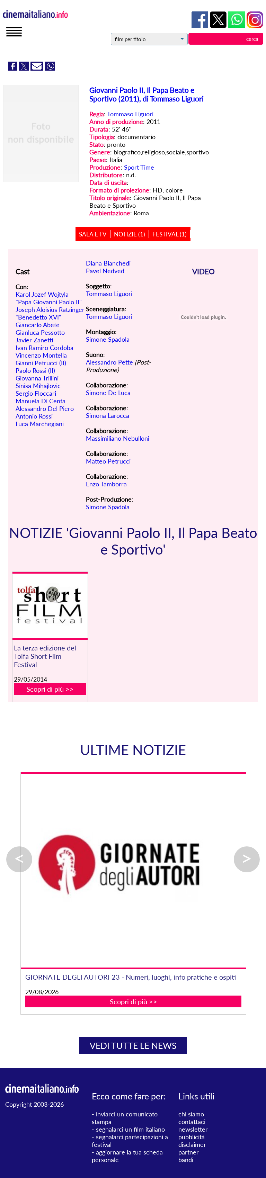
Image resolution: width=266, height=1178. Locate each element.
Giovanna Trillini (37, 378)
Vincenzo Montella (41, 355)
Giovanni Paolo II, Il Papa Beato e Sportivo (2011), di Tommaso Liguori (146, 94)
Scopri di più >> (50, 689)
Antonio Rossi (34, 416)
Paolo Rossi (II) (35, 370)
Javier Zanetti (34, 340)
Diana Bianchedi (108, 263)
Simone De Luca (108, 392)
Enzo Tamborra (106, 484)
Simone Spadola (108, 339)
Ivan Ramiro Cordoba (44, 347)
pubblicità (191, 1137)
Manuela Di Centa (40, 401)
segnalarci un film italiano (130, 1129)
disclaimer (192, 1144)
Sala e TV (93, 234)
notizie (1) (129, 234)
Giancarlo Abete (38, 325)
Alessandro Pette (109, 362)
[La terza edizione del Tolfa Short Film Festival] (50, 606)
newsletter (193, 1129)
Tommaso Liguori (130, 114)
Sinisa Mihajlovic (38, 385)
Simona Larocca (107, 415)
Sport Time (139, 167)
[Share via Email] (37, 68)
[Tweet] (24, 68)
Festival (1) (169, 234)
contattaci (191, 1121)
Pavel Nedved (105, 271)
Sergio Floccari (36, 393)
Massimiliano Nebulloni (117, 438)
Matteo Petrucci (108, 461)
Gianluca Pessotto (40, 332)
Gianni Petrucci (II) (41, 363)
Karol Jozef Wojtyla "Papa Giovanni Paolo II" (49, 298)
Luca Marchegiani (40, 424)
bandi (185, 1159)
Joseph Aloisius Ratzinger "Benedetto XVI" (50, 313)
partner (188, 1152)
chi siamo (191, 1114)
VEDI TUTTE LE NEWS (133, 1045)
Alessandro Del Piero (45, 408)
